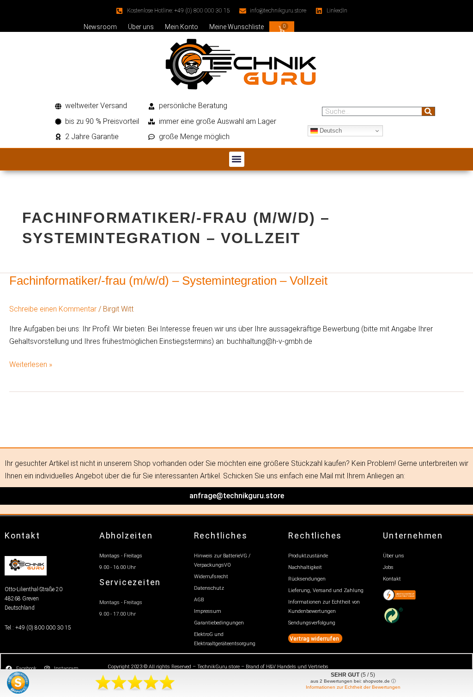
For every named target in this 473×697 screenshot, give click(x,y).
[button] (236, 159)
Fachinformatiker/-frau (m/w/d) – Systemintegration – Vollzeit (168, 280)
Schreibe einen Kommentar (53, 309)
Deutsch (330, 130)
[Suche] (428, 111)
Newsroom (100, 27)
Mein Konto (181, 27)
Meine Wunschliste (236, 27)
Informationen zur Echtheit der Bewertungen (353, 687)
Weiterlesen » (30, 364)
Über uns (141, 27)
